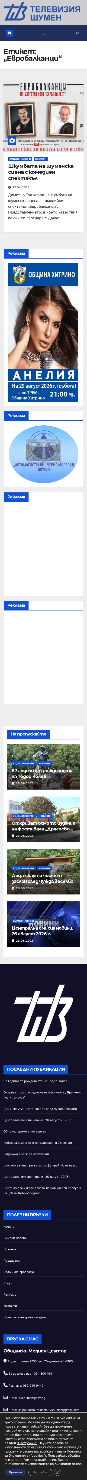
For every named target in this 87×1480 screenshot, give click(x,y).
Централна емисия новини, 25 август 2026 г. (37, 1176)
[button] (77, 33)
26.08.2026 (25, 783)
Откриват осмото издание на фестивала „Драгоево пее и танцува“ (43, 828)
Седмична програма (18, 1272)
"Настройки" (27, 1443)
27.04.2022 (21, 187)
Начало (8, 1226)
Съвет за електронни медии (24, 1317)
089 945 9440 (33, 1385)
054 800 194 (43, 1373)
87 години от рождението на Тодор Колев (42, 773)
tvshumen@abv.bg (32, 1398)
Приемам (15, 1472)
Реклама (9, 1294)
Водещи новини (20, 158)
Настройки (40, 1472)
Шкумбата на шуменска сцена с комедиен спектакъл (41, 172)
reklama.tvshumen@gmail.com (58, 1410)
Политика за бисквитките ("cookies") (43, 1453)
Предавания (12, 1260)
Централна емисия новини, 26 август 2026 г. (42, 931)
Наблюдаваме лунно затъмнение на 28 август (37, 1142)
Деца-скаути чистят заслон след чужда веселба (42, 878)
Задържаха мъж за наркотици (26, 1154)
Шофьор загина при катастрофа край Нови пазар (40, 1165)
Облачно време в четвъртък (24, 1131)
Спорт (8, 1283)
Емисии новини (23, 920)
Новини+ (41, 158)
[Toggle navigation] (44, 33)
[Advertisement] (43, 550)
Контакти (10, 1306)
